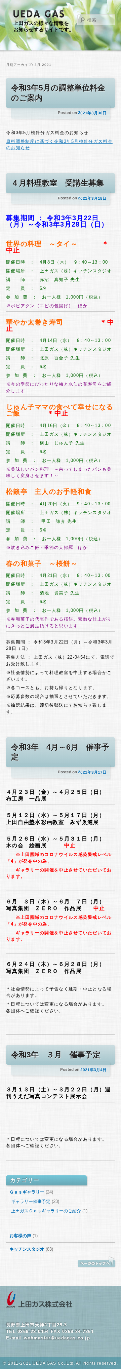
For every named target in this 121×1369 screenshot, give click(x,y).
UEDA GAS (39, 14)
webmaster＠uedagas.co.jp (57, 1337)
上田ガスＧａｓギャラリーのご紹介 (46, 1210)
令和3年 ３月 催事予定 (55, 1054)
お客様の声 (20, 1235)
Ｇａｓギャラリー (26, 1192)
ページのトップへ (96, 1262)
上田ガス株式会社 (39, 1299)
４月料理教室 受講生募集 (57, 183)
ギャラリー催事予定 (30, 1201)
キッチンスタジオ (26, 1249)
